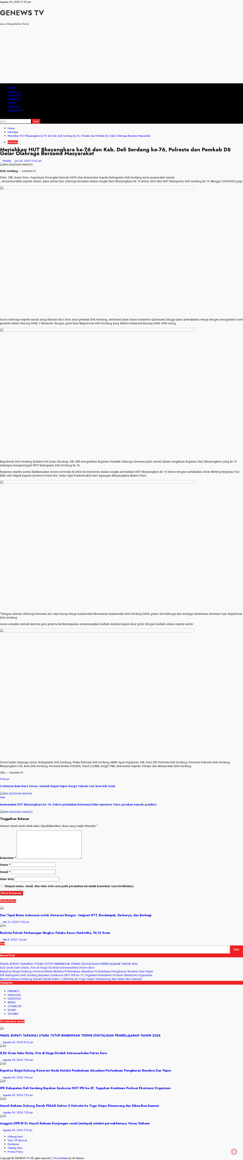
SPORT (12, 103)
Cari (2, 943)
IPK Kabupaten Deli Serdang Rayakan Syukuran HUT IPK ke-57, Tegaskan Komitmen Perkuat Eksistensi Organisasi (76, 975)
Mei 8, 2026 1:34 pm (15, 939)
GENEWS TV (22, 13)
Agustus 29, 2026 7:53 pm (18, 1095)
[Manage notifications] (234, 1152)
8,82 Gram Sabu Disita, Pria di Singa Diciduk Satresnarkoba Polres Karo (47, 967)
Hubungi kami (15, 1136)
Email (5, 872)
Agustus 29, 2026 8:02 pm (18, 1042)
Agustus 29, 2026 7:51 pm (17, 1130)
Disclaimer (13, 1144)
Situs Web (7, 879)
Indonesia (14, 92)
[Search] (1, 117)
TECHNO (13, 107)
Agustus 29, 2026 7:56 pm (18, 1060)
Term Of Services (17, 1140)
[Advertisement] (121, 54)
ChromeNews (60, 1158)
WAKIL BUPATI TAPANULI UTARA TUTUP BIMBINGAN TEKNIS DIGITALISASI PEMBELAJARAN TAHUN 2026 (69, 963)
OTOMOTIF (15, 110)
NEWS (12, 88)
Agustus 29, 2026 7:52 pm (18, 1112)
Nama (5, 864)
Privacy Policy (15, 1152)
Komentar (8, 858)
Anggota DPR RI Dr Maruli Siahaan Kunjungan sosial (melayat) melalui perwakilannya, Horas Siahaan (75, 1123)
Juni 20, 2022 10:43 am (28, 161)
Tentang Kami (15, 1148)
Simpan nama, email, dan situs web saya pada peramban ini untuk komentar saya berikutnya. (69, 886)
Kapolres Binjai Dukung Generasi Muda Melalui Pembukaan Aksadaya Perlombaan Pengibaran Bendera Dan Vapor (76, 971)
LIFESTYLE (14, 95)
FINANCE (13, 99)
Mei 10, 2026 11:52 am (16, 922)
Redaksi (7, 161)
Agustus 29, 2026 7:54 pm (18, 1077)
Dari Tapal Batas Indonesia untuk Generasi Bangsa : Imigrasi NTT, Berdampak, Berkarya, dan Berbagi (75, 915)
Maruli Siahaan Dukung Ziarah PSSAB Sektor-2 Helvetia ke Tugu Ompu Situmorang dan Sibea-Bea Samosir (71, 979)
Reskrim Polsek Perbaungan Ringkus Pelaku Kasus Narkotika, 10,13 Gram (55, 932)
